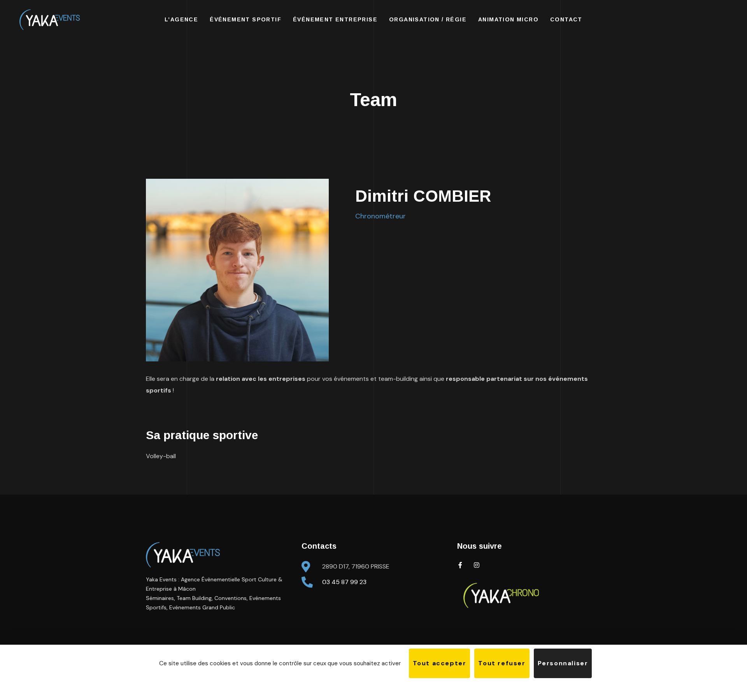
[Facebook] (460, 565)
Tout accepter (439, 663)
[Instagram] (476, 565)
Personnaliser (563, 663)
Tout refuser (501, 663)
